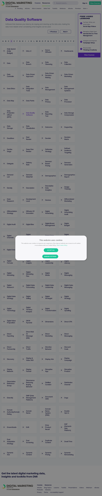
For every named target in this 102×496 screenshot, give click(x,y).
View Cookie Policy (62, 245)
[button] (51, 256)
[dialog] (51, 248)
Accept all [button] (51, 250)
